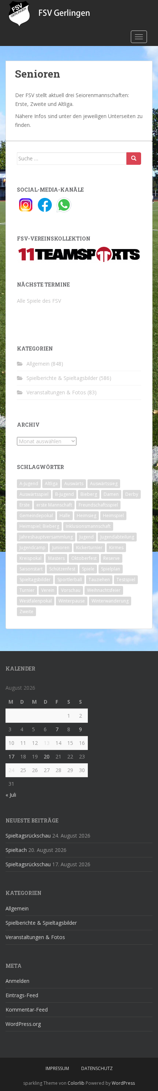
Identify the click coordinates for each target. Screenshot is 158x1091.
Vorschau (70, 590)
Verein (47, 590)
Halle (65, 515)
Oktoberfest (84, 558)
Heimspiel (113, 515)
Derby (131, 494)
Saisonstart (31, 569)
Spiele (88, 569)
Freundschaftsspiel (98, 505)
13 (47, 742)
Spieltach (16, 849)
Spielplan (110, 569)
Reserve (111, 558)
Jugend (86, 537)
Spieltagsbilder (35, 579)
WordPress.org (23, 1023)
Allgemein (38, 363)
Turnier (27, 590)
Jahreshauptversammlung (46, 537)
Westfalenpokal (35, 601)
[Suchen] (133, 158)
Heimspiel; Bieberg (39, 526)
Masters (56, 558)
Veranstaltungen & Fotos (56, 392)
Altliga (51, 483)
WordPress (123, 1083)
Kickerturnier (89, 547)
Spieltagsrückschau (28, 835)
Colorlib (76, 1083)
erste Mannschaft (54, 505)
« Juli (11, 794)
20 (47, 756)
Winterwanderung (110, 601)
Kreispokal (30, 558)
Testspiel (125, 579)
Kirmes (116, 547)
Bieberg (88, 494)
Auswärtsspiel (34, 494)
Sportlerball (69, 579)
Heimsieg (86, 515)
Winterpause (71, 601)
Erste (24, 505)
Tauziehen (99, 579)
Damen (111, 494)
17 (11, 756)
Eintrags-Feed (22, 995)
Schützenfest (62, 569)
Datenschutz (97, 1068)
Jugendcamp (32, 547)
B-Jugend (64, 494)
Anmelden (17, 980)
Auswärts (73, 483)
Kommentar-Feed (27, 1009)
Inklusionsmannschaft (88, 526)
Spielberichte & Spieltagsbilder (62, 377)
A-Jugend (28, 483)
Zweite (26, 611)
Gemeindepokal (36, 515)
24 (11, 770)
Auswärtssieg (104, 483)
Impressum (57, 1068)
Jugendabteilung (117, 537)
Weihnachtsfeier (104, 590)
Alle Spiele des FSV (39, 300)
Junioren (60, 547)
